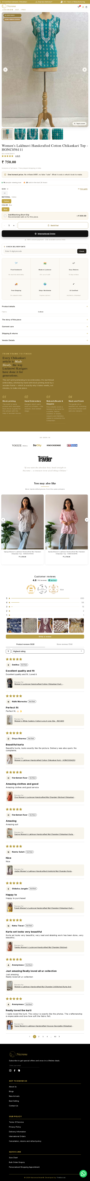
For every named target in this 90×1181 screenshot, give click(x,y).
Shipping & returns (45, 333)
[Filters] (8, 651)
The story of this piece (45, 319)
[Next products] (87, 520)
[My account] (83, 7)
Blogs (11, 1091)
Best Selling (14, 1101)
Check (81, 251)
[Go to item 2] (29, 625)
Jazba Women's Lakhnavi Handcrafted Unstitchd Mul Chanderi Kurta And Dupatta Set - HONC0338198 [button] (43, 871)
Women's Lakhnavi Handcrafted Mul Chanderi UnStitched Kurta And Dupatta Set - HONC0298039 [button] (42, 987)
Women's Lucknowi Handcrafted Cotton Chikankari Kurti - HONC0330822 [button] (38, 684)
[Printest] (19, 1071)
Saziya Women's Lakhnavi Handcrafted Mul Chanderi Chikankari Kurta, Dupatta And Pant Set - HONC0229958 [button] (44, 834)
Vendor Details (45, 340)
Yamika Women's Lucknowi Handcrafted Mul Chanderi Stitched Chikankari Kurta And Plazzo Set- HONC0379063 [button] (40, 947)
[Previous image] (5, 69)
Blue (5, 209)
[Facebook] (14, 1071)
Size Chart (13, 1158)
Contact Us (13, 1106)
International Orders (17, 1136)
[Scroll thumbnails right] (81, 625)
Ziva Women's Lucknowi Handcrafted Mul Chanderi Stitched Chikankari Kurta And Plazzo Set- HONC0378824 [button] (44, 797)
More (62, 589)
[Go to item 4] (61, 625)
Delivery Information (17, 1132)
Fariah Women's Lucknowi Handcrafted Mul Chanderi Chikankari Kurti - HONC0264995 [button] (44, 908)
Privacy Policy (15, 1127)
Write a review (45, 636)
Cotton (6, 201)
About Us (13, 1087)
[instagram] (10, 1071)
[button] (45, 598)
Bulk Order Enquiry (17, 1162)
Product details (45, 306)
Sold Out (54, 225)
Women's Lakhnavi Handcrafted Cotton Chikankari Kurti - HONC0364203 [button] (44, 760)
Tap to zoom (80, 123)
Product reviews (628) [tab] (25, 644)
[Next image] (84, 69)
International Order (47, 234)
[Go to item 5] (76, 625)
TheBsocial (61, 1177)
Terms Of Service (16, 1122)
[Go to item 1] (14, 625)
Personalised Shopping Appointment (24, 1167)
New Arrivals (14, 1096)
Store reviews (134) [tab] (65, 644)
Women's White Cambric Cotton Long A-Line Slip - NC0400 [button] (39, 721)
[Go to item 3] (45, 625)
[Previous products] (3, 520)
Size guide (84, 189)
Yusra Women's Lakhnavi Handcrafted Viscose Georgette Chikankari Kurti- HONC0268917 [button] (43, 1026)
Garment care (45, 326)
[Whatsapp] (83, 1173)
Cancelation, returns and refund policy (25, 1141)
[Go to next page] (60, 1036)
